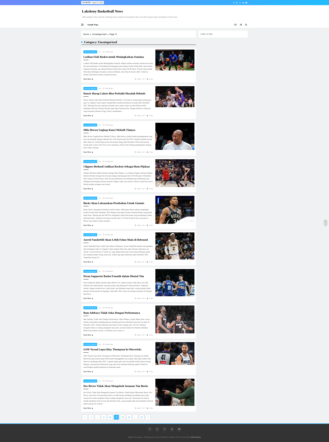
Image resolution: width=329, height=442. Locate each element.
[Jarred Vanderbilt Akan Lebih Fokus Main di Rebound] (174, 246)
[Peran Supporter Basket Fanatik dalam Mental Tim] (174, 282)
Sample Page (92, 25)
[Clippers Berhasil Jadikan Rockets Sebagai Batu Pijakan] (174, 173)
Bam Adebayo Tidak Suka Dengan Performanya (111, 312)
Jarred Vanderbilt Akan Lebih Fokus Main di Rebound (115, 239)
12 (123, 417)
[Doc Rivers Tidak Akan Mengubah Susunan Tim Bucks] (174, 392)
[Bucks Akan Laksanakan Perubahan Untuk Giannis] (174, 210)
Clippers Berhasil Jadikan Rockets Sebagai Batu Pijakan (116, 166)
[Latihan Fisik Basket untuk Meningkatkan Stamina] (174, 60)
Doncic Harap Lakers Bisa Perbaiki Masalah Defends (114, 93)
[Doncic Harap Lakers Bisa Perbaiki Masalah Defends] (174, 96)
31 (141, 417)
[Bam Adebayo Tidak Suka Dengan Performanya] (174, 319)
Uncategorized (90, 52)
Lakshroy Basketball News (102, 11)
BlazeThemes (196, 437)
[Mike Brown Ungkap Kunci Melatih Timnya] (174, 136)
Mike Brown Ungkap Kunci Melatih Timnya (109, 129)
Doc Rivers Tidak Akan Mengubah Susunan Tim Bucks (115, 386)
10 (110, 417)
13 (129, 417)
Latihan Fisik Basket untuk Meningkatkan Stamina (113, 56)
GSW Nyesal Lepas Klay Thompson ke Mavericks (112, 349)
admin (139, 79)
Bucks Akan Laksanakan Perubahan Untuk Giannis (113, 203)
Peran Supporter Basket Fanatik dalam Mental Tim (113, 276)
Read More (87, 79)
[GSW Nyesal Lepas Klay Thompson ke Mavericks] (174, 353)
